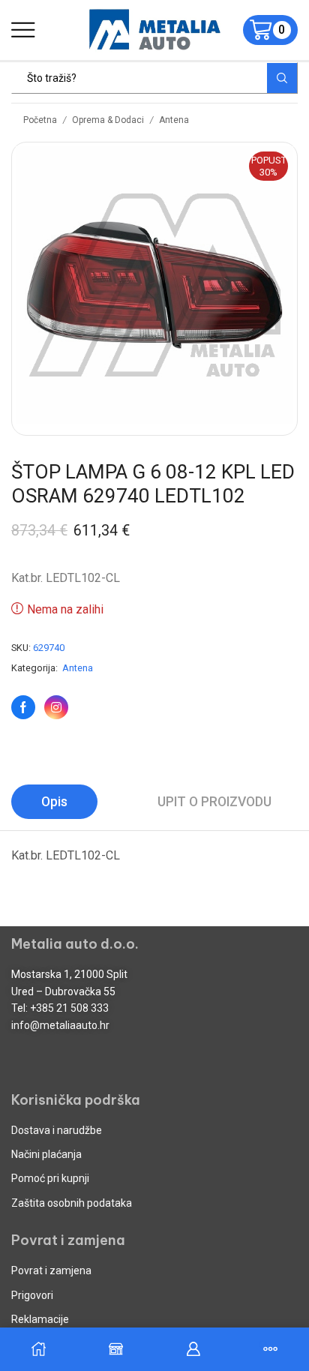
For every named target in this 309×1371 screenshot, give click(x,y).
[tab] (54, 801)
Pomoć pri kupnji (50, 1178)
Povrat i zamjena (51, 1270)
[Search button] (282, 78)
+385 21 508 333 (69, 1008)
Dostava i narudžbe (56, 1130)
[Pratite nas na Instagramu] (56, 707)
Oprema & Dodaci (108, 120)
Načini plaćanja (46, 1154)
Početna (40, 120)
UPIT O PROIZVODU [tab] (215, 801)
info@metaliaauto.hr (60, 1025)
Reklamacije (40, 1319)
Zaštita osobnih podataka (71, 1203)
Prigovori (32, 1295)
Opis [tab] (54, 801)
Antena (174, 120)
